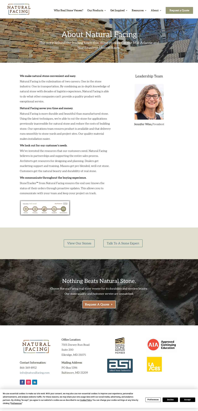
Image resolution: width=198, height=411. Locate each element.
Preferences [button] (16, 403)
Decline (170, 400)
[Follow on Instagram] (28, 382)
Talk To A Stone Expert (123, 243)
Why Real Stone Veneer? (68, 10)
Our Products (95, 10)
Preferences (153, 400)
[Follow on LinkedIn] (34, 382)
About (155, 10)
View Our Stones (79, 243)
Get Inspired (117, 10)
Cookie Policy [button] (86, 400)
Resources (138, 10)
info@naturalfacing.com (35, 372)
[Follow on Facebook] (22, 382)
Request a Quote (179, 10)
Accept (187, 400)
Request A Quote (97, 304)
